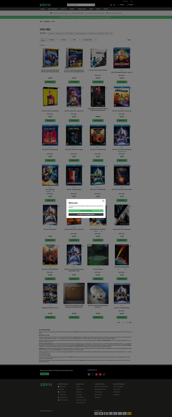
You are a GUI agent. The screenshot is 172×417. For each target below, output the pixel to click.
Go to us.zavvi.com (86, 210)
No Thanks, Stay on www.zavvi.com (86, 214)
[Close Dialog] (103, 201)
